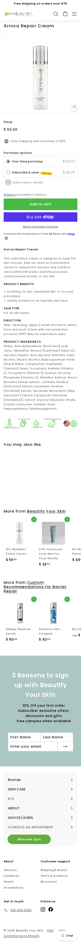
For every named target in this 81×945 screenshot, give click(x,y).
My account (49, 881)
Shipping (9, 194)
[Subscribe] (65, 746)
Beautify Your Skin (46, 511)
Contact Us (11, 876)
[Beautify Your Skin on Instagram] (43, 909)
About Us (10, 870)
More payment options (40, 227)
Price (8, 122)
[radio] (8, 161)
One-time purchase (27, 161)
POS (50, 930)
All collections (14, 887)
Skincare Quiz (29, 839)
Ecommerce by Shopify (22, 936)
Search (9, 881)
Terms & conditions (54, 876)
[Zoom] (75, 107)
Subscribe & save (32, 172)
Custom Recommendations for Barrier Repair (35, 587)
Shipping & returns (54, 870)
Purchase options (18, 153)
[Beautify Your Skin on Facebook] (50, 909)
